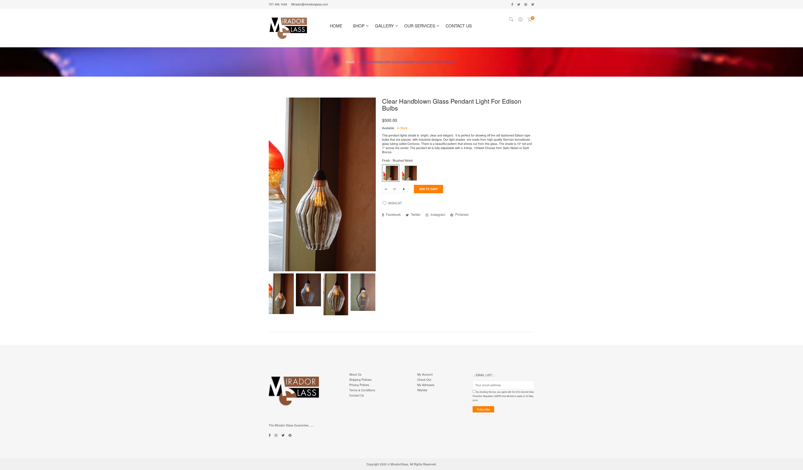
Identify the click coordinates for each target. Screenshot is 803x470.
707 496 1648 (278, 4)
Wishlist (422, 390)
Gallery (384, 26)
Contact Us (459, 26)
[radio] (390, 173)
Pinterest (461, 214)
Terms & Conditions (362, 390)
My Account (425, 374)
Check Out (424, 379)
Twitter (416, 214)
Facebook (393, 214)
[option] (281, 293)
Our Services (419, 26)
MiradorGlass (399, 464)
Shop (358, 26)
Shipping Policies (360, 379)
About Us (355, 374)
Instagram (438, 214)
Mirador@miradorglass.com (309, 4)
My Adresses (425, 385)
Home (336, 26)
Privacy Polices (359, 385)
